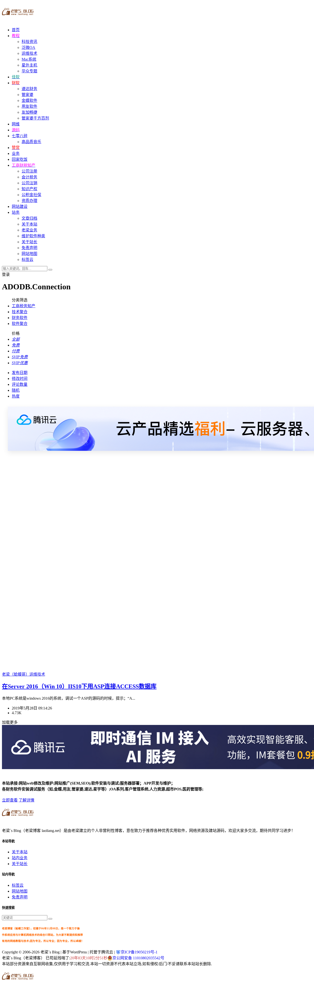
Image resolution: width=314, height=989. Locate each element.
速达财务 (29, 89)
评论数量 (19, 384)
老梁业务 (29, 230)
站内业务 (19, 858)
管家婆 (27, 95)
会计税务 (29, 177)
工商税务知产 (23, 306)
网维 (16, 124)
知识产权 (29, 189)
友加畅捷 (29, 112)
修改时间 (19, 378)
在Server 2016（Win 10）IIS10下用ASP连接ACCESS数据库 (79, 686)
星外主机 (29, 65)
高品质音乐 (31, 142)
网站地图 (29, 254)
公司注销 (29, 183)
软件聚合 (19, 323)
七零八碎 (19, 136)
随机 (16, 390)
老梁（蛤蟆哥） (15, 674)
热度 (16, 396)
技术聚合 (19, 312)
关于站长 (29, 242)
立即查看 (10, 800)
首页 (16, 30)
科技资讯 (29, 42)
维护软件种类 (33, 236)
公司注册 (29, 171)
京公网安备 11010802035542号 (138, 958)
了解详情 (26, 800)
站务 (16, 212)
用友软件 (29, 106)
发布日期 (19, 373)
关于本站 (29, 224)
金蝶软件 (29, 100)
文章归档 (29, 218)
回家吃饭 (19, 159)
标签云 (27, 259)
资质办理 (29, 201)
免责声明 (29, 248)
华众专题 (29, 71)
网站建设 (19, 206)
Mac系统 (29, 59)
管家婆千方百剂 (35, 118)
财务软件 (19, 318)
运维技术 (29, 53)
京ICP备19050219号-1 (139, 952)
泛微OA (28, 47)
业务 (16, 153)
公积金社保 (31, 195)
